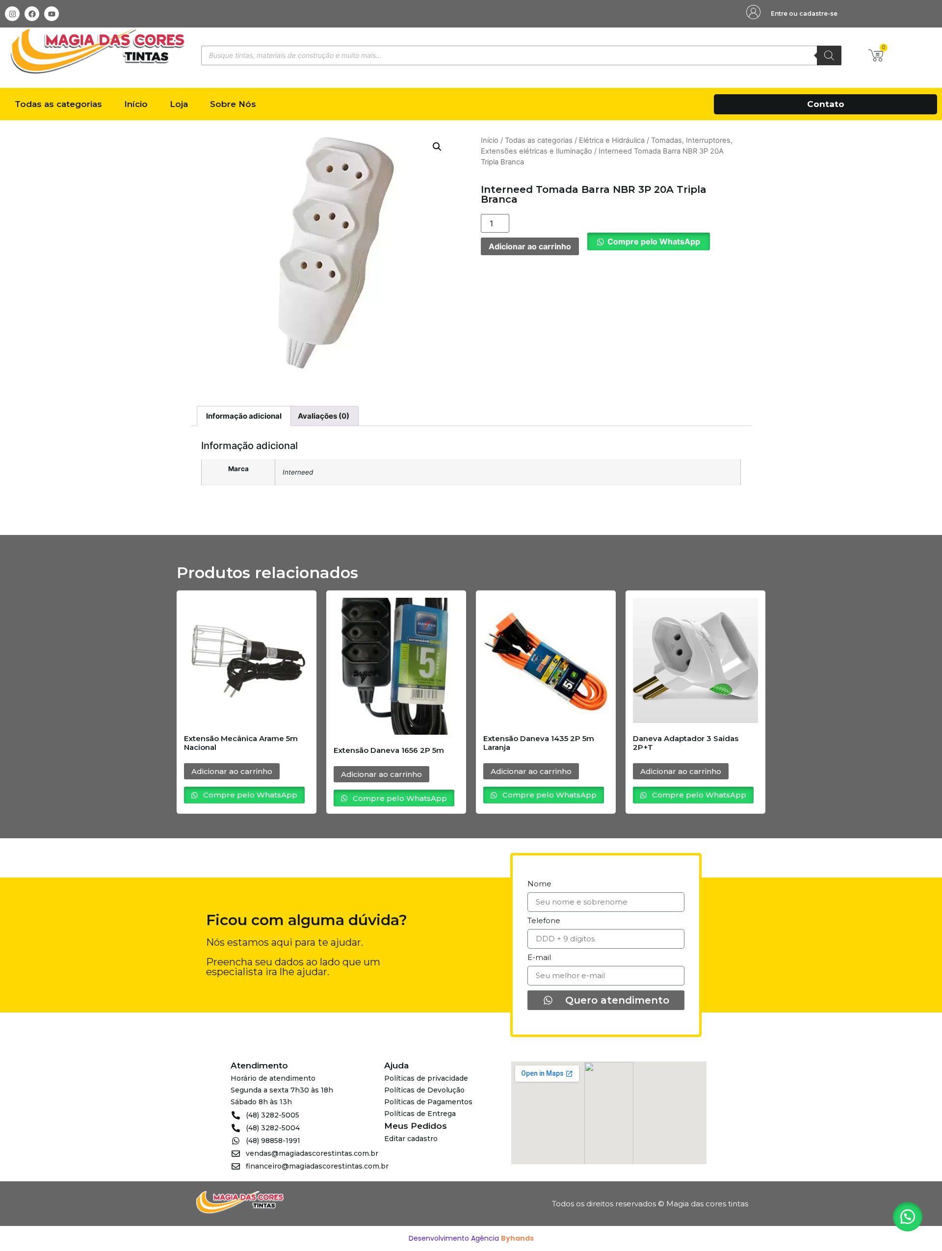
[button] (437, 147)
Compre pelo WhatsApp (653, 241)
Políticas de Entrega (420, 1113)
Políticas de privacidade (426, 1078)
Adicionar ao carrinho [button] (231, 771)
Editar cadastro (411, 1138)
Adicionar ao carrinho (530, 246)
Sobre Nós (233, 104)
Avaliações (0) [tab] (323, 416)
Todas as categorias (58, 104)
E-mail (539, 958)
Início (136, 104)
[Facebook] (32, 13)
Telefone (543, 921)
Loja (179, 104)
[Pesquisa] (829, 55)
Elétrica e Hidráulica (612, 140)
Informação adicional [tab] (244, 416)
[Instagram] (12, 13)
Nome (539, 884)
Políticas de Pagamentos (428, 1101)
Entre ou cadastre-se (804, 13)
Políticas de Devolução (424, 1090)
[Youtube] (51, 13)
